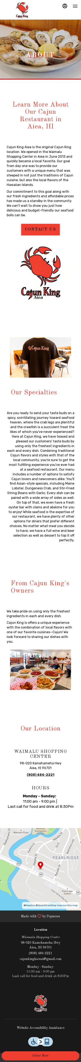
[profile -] (64, 6)
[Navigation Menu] (75, 6)
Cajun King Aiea (40, 1003)
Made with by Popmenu (31, 916)
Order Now (40, 1055)
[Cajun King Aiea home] (22, 10)
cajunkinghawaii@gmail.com (40, 959)
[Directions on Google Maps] (40, 869)
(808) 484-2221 (40, 953)
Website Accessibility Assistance (41, 1028)
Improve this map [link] (67, 905)
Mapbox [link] (30, 905)
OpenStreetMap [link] (47, 905)
